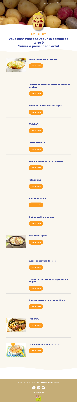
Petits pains (35, 180)
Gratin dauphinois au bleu (41, 217)
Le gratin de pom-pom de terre (44, 344)
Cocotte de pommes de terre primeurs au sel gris (49, 280)
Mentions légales (23, 382)
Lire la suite (36, 66)
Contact (33, 382)
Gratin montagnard (38, 235)
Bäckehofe (34, 124)
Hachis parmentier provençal (43, 59)
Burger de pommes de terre (42, 261)
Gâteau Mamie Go (37, 143)
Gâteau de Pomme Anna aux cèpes (45, 105)
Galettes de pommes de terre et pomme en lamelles (49, 86)
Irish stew (34, 319)
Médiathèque (47, 3)
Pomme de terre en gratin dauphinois (47, 300)
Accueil (8, 376)
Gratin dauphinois (37, 198)
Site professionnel (38, 392)
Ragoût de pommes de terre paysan (46, 161)
